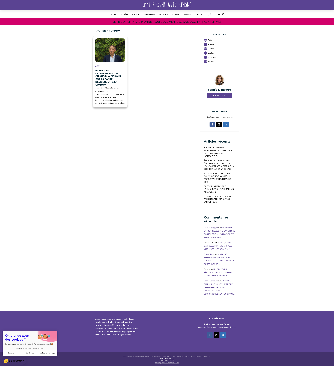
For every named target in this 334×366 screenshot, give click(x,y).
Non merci (11, 353)
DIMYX (171, 358)
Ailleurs (163, 14)
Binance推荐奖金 (211, 227)
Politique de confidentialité (167, 363)
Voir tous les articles (219, 95)
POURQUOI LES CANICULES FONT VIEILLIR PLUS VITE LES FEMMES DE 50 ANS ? (218, 245)
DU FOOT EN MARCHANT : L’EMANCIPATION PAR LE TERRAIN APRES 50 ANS (219, 189)
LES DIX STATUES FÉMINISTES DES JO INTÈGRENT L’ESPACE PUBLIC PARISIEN (218, 272)
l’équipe (187, 14)
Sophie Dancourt (112, 88)
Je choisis (30, 353)
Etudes (175, 14)
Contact (199, 14)
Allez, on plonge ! (48, 353)
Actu (114, 14)
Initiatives (149, 14)
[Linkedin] (226, 124)
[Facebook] (212, 124)
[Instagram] (219, 124)
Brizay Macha (209, 254)
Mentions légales (167, 360)
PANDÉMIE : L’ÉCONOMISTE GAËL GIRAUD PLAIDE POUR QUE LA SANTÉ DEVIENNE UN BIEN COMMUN (108, 77)
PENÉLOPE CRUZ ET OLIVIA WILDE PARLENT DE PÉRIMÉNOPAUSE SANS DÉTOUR (219, 199)
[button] (14, 361)
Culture (136, 14)
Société (124, 14)
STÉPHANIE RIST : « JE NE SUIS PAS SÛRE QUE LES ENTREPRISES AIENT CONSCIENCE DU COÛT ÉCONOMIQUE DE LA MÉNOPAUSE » (219, 287)
